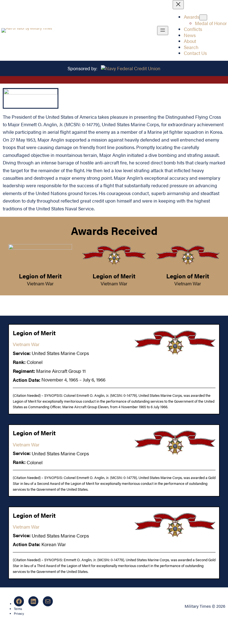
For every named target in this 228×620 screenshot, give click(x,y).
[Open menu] (162, 30)
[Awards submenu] (203, 17)
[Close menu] (178, 4)
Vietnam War (40, 283)
